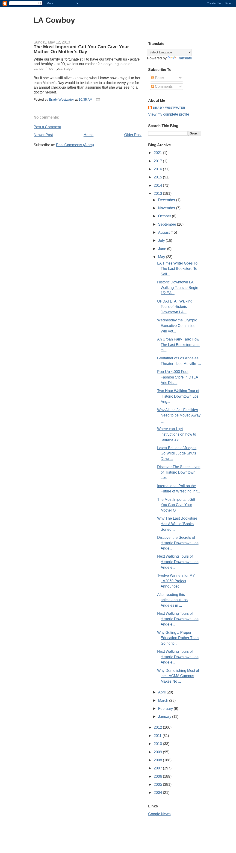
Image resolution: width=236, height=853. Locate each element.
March (163, 700)
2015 (158, 177)
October (165, 216)
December (167, 200)
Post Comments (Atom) (75, 145)
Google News (159, 814)
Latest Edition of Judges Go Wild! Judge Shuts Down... (176, 453)
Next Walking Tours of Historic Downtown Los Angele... (177, 561)
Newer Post (43, 135)
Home (89, 135)
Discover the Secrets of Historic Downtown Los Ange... (177, 543)
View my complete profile (168, 114)
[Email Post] (97, 99)
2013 (158, 193)
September (167, 224)
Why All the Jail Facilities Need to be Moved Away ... (179, 415)
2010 (158, 744)
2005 (158, 784)
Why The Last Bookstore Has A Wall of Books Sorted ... (177, 523)
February (166, 708)
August (164, 232)
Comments (163, 86)
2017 (158, 161)
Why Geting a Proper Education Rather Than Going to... (178, 638)
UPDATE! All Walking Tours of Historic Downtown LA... (174, 306)
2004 (158, 793)
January (165, 717)
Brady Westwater (169, 107)
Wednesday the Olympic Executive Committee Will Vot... (177, 325)
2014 (158, 185)
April (162, 692)
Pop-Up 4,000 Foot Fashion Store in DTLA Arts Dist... (177, 377)
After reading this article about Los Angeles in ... (172, 600)
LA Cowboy (54, 20)
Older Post (133, 135)
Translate (184, 58)
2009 (158, 752)
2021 (158, 153)
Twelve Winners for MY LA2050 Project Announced (176, 581)
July (162, 240)
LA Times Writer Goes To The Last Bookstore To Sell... (177, 268)
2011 (158, 736)
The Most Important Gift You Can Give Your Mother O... (176, 505)
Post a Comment (47, 127)
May (162, 257)
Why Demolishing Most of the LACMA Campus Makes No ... (178, 676)
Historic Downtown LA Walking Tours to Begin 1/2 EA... (177, 287)
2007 (158, 768)
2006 (158, 776)
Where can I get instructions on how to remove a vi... (176, 434)
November (167, 208)
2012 (158, 727)
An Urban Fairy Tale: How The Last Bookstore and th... (178, 344)
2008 (158, 760)
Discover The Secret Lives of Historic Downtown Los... (178, 472)
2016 (158, 169)
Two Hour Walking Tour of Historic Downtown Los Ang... (178, 396)
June (162, 249)
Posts (159, 78)
